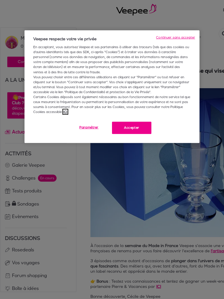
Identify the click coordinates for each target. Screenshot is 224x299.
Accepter (131, 128)
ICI (65, 112)
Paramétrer (89, 127)
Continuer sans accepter (175, 37)
